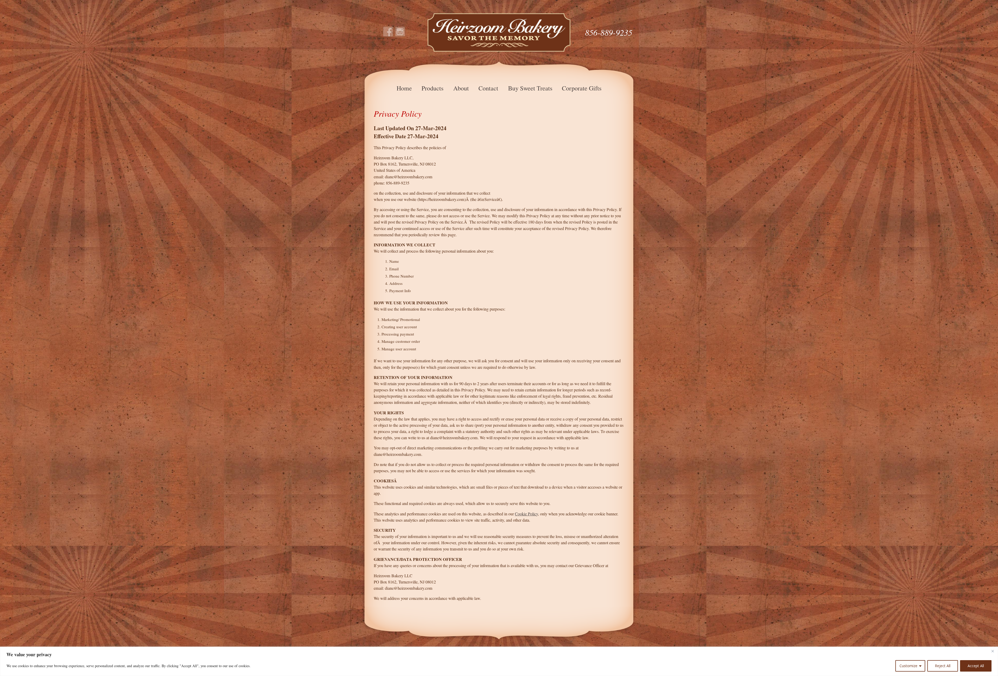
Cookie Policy (526, 514)
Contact (488, 88)
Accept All (976, 665)
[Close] (992, 651)
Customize (908, 665)
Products (432, 88)
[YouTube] (400, 31)
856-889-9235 (608, 32)
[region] (499, 661)
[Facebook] (388, 31)
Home (404, 88)
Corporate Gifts (581, 88)
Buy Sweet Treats (530, 88)
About (461, 88)
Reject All (942, 665)
